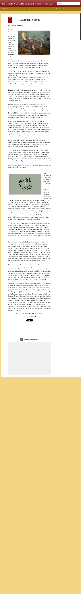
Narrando (33, 317)
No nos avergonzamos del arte (31, 9)
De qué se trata (60, 9)
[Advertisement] (62, 50)
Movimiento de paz (29, 19)
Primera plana (16, 9)
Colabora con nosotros (47, 9)
